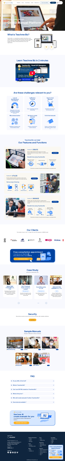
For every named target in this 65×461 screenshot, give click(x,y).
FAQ (40, 453)
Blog (41, 446)
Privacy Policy (43, 452)
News (29, 448)
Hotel (52, 440)
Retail (52, 441)
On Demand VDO (32, 446)
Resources (41, 442)
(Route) (10, 446)
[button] (19, 303)
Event (29, 443)
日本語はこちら (9, 447)
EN (59, 2)
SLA (40, 454)
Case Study (53, 437)
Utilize (30, 440)
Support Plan (42, 440)
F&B (52, 442)
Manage (30, 441)
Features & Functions (32, 437)
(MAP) (8, 446)
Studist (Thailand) (43, 449)
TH (61, 2)
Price (40, 437)
